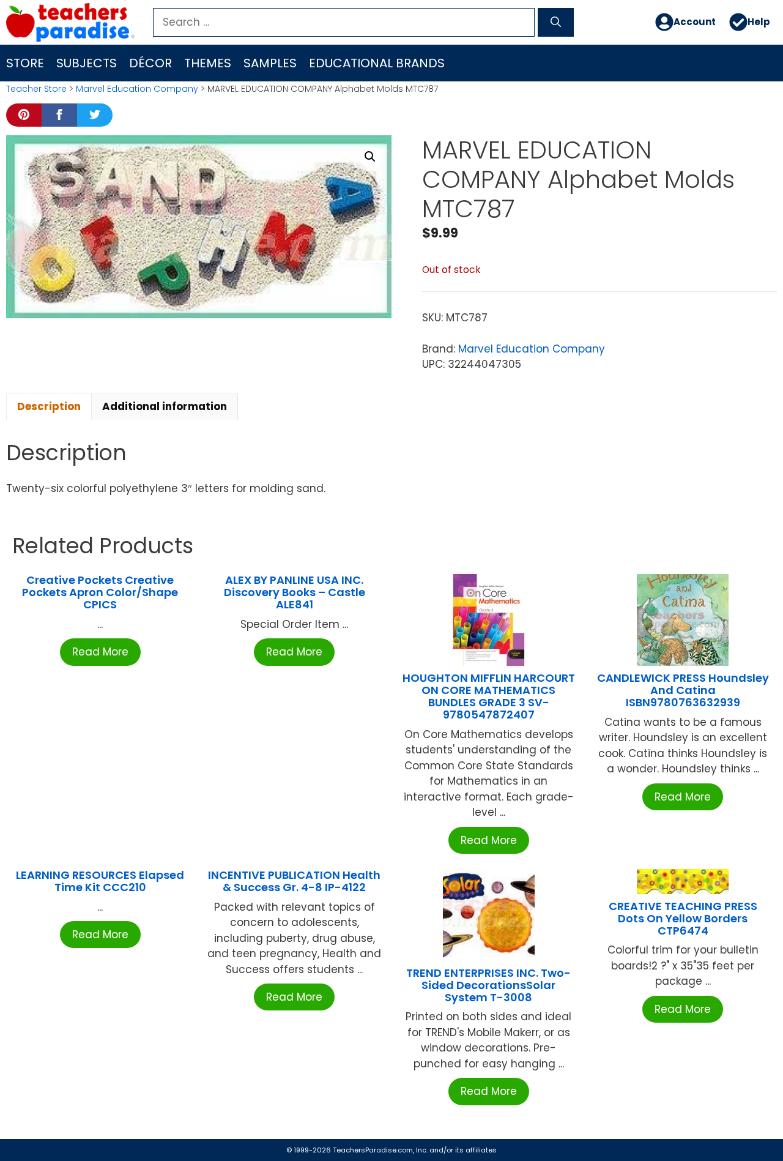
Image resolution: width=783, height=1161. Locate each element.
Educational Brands (377, 63)
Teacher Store (36, 89)
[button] (370, 157)
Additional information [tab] (164, 406)
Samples (270, 63)
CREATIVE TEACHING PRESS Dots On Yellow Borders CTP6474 (683, 918)
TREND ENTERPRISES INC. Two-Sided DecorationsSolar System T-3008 (488, 985)
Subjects (86, 63)
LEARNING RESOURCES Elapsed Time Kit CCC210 (100, 881)
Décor (150, 63)
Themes (207, 63)
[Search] (556, 22)
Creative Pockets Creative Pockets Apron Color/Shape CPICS (100, 592)
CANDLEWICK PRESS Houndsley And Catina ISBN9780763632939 (683, 690)
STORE (25, 63)
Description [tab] (49, 406)
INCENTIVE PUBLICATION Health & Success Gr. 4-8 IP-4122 (294, 881)
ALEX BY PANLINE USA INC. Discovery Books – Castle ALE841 (294, 592)
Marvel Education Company (137, 89)
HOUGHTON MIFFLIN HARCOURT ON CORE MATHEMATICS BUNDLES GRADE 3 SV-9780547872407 (489, 696)
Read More (100, 651)
